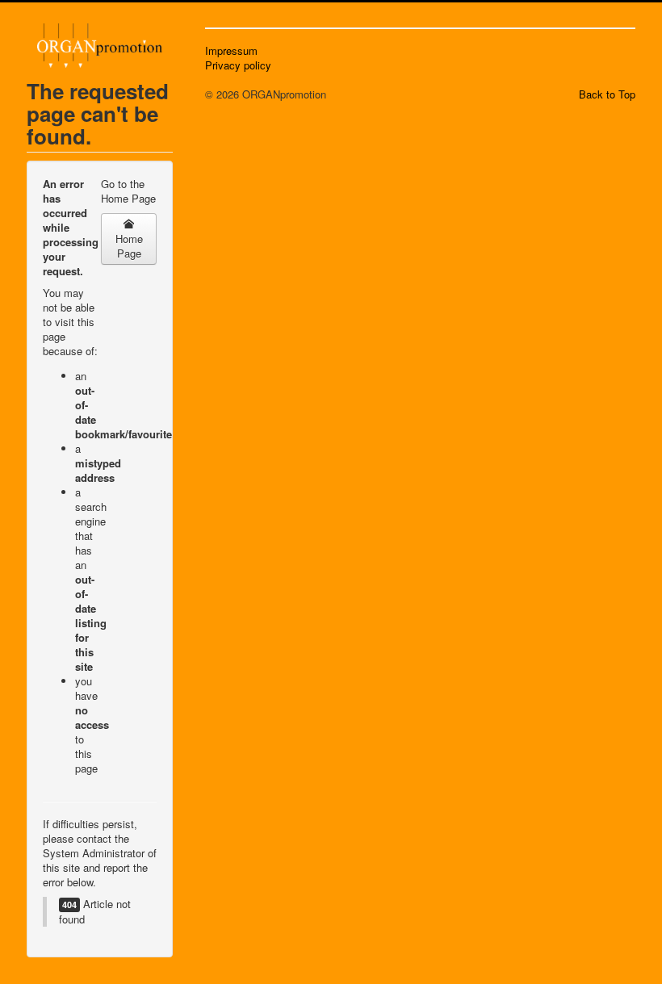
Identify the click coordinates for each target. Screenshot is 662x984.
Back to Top (607, 94)
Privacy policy (238, 65)
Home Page (129, 246)
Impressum (231, 51)
